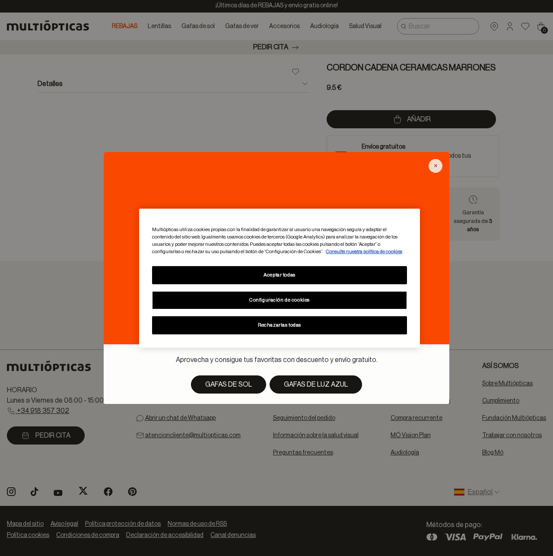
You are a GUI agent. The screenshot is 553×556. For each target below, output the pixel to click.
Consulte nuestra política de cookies (364, 251)
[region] (279, 277)
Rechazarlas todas (279, 325)
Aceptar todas (279, 275)
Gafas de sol (228, 384)
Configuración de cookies (279, 300)
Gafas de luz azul (316, 384)
